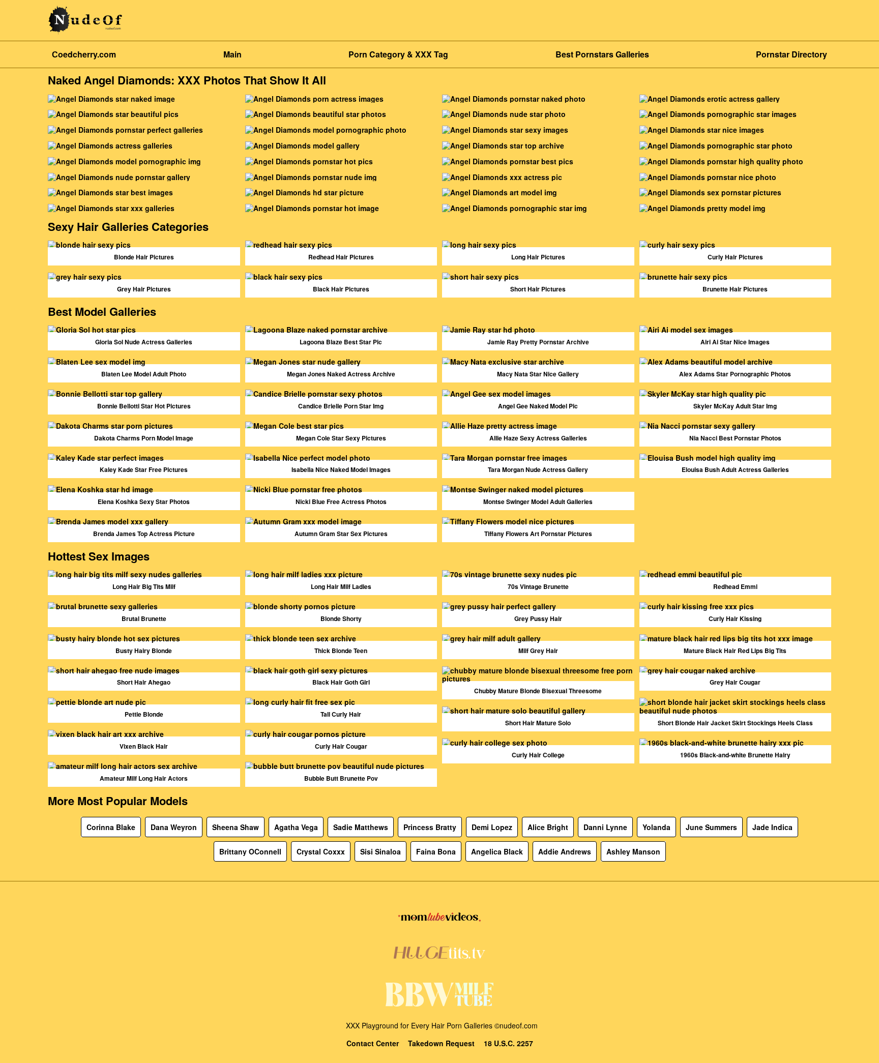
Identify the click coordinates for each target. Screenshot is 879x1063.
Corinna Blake (110, 827)
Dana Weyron (174, 827)
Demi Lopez (492, 827)
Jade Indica (772, 827)
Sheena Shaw (235, 827)
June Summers (711, 827)
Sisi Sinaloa (380, 851)
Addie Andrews (564, 851)
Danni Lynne (605, 827)
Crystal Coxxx (321, 851)
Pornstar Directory (791, 54)
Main (232, 54)
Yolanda (656, 827)
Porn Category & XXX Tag (398, 54)
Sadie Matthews (360, 827)
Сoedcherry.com (84, 54)
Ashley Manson (633, 851)
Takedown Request (441, 1043)
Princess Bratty (429, 827)
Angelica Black (497, 851)
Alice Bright (548, 827)
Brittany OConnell (250, 851)
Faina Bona (436, 851)
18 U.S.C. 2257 (508, 1043)
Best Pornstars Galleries (602, 54)
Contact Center (372, 1043)
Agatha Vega (296, 827)
